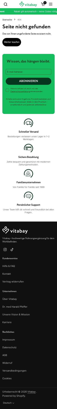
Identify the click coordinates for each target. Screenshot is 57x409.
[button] (5, 4)
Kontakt (6, 273)
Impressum (8, 339)
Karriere (7, 322)
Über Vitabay (9, 298)
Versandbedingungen (14, 370)
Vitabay (31, 391)
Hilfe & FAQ (8, 266)
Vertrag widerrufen (13, 281)
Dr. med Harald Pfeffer (14, 306)
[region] (28, 166)
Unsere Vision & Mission (16, 314)
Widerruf (7, 362)
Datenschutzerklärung (20, 91)
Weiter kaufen (11, 42)
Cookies (7, 378)
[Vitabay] (28, 4)
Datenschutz (9, 347)
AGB (4, 355)
